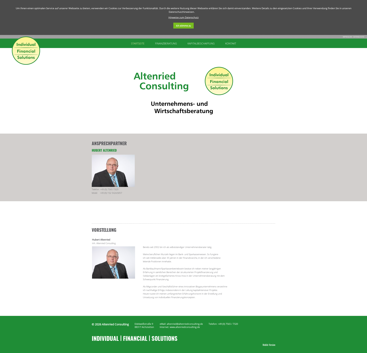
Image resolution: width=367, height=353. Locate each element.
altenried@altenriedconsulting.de (185, 323)
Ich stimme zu (183, 25)
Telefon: (213, 323)
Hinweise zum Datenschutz (183, 17)
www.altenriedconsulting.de (185, 327)
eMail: (163, 323)
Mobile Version (269, 345)
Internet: (164, 327)
